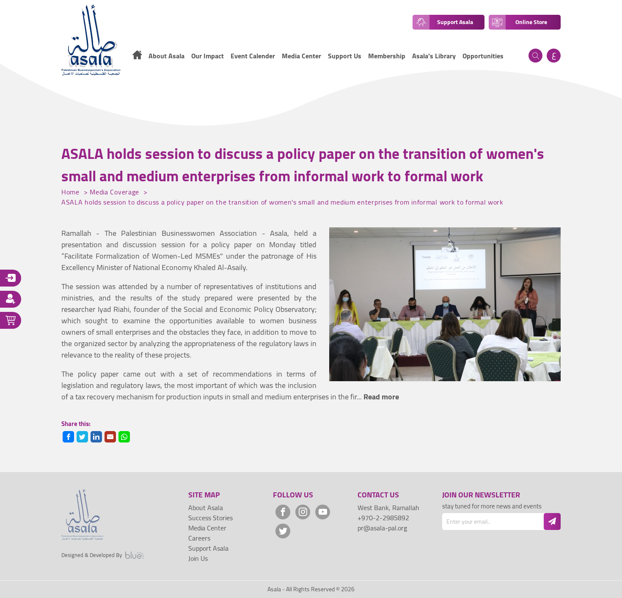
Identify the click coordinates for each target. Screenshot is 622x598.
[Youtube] (322, 512)
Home (71, 192)
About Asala (205, 507)
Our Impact (207, 55)
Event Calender (253, 55)
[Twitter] (282, 531)
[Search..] (535, 56)
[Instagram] (302, 512)
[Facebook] (282, 512)
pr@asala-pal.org (382, 528)
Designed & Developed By (91, 555)
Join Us (198, 558)
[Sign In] (10, 278)
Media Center (301, 55)
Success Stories (210, 518)
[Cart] (10, 320)
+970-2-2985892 (383, 518)
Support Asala (208, 548)
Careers (199, 538)
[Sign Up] (10, 299)
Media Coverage (115, 192)
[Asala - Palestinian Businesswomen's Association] (91, 40)
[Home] (137, 56)
